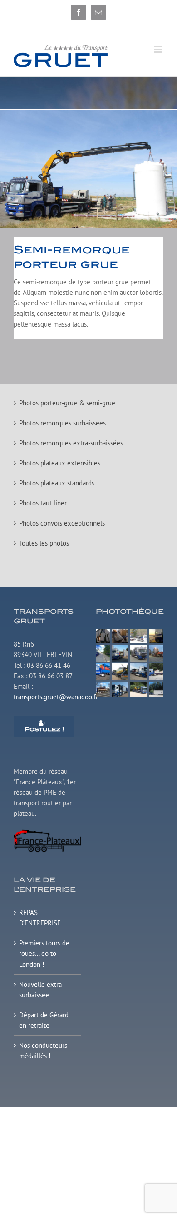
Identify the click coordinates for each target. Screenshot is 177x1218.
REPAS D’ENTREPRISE (40, 917)
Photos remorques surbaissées (62, 423)
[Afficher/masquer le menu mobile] (158, 49)
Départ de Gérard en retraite (44, 1020)
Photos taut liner (43, 503)
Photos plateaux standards (56, 483)
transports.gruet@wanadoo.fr (56, 696)
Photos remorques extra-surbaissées (71, 443)
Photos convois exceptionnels (62, 523)
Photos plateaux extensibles (59, 463)
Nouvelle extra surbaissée (40, 989)
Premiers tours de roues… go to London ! (44, 953)
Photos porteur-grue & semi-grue (67, 403)
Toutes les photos (44, 543)
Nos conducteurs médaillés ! (43, 1050)
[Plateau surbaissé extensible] (129, 632)
